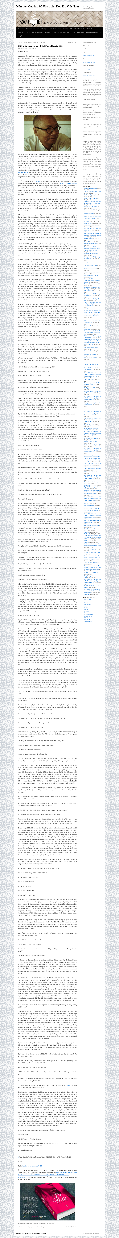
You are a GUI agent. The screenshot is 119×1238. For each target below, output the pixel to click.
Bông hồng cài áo (88, 325)
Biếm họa (47, 32)
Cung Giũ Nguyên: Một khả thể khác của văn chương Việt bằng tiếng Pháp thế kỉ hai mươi (92, 537)
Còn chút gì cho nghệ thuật (90, 549)
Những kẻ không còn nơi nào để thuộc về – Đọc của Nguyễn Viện (92, 304)
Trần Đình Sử (87, 619)
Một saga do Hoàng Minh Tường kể (92, 552)
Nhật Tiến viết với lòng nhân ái (91, 347)
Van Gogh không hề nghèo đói (91, 195)
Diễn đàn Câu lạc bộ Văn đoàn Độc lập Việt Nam (47, 6)
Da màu (86, 601)
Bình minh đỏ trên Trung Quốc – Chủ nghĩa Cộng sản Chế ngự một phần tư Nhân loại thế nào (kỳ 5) (92, 450)
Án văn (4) (86, 594)
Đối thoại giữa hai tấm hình (90, 471)
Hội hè (85, 540)
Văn (38, 29)
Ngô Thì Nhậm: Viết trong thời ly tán (92, 418)
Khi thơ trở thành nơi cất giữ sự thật (92, 445)
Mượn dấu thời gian (88, 614)
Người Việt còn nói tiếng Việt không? (92, 468)
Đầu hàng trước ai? (88, 238)
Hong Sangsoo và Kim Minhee (91, 225)
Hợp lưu (86, 609)
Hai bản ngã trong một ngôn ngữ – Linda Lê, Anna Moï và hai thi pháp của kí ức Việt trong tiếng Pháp (92, 557)
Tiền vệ (85, 617)
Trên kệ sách (80, 32)
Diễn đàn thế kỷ (87, 604)
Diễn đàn (86, 602)
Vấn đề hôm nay (30, 29)
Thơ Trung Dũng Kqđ (89, 505)
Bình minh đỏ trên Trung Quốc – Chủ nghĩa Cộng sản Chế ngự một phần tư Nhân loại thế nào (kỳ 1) (92, 581)
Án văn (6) (86, 532)
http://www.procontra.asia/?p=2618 (32, 1166)
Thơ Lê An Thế (87, 534)
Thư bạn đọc (55, 32)
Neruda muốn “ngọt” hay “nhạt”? (91, 283)
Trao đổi (73, 32)
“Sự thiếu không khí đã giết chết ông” (92, 364)
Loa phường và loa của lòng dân (91, 275)
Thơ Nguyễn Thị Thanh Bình (90, 493)
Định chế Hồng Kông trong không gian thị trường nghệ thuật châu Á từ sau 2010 (92, 280)
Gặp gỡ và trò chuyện (23, 32)
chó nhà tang (22, 172)
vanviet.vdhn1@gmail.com (89, 75)
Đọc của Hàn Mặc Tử (91, 441)
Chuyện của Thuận (88, 351)
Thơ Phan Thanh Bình (89, 213)
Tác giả (20, 36)
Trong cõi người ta (88, 485)
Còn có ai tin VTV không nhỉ (90, 198)
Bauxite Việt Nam (88, 599)
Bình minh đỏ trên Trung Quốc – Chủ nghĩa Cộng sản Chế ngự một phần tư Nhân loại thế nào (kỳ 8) (92, 398)
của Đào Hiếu (89, 408)
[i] (27, 172)
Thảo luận (66, 29)
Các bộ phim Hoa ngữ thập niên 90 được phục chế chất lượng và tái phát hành (92, 332)
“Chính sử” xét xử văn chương (91, 562)
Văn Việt (36, 48)
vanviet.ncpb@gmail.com (88, 69)
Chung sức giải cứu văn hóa (90, 188)
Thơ (42, 29)
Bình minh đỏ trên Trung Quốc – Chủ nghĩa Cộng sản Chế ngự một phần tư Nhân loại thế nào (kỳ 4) (92, 477)
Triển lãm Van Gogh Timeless (90, 206)
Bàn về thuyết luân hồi (89, 210)
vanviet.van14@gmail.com (88, 55)
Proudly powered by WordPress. (92, 1233)
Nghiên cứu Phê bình (50, 29)
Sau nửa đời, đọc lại (91, 525)
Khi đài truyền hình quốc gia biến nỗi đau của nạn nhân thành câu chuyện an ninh (92, 235)
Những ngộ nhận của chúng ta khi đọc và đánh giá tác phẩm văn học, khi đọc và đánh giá (92, 567)
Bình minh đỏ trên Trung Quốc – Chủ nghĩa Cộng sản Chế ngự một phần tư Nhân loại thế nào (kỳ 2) (92, 515)
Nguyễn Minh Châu (88, 379)
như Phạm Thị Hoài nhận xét (68, 183)
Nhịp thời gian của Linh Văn (90, 357)
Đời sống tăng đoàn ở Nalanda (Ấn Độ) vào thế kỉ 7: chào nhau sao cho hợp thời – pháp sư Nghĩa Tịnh (92, 248)
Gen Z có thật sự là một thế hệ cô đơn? (92, 191)
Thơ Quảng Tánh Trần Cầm (90, 354)
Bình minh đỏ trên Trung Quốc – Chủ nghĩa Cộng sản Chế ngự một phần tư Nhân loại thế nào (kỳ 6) (92, 433)
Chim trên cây (87, 329)
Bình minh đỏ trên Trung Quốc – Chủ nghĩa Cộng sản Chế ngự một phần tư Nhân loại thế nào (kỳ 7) (92, 413)
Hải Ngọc (86, 607)
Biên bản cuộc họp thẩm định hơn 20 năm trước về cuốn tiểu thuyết (92, 591)
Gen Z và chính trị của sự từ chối (91, 272)
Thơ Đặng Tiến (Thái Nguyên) (91, 253)
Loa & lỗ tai (86, 221)
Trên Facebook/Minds (37, 32)
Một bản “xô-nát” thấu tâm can (91, 572)
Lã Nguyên (86, 611)
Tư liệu (59, 29)
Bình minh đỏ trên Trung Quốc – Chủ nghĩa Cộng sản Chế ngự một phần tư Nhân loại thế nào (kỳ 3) (92, 498)
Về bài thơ (90, 243)
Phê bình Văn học (88, 616)
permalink (51, 1223)
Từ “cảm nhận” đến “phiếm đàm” (91, 438)
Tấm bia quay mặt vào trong (90, 268)
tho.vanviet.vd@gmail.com (89, 62)
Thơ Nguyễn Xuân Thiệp (89, 388)
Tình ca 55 (86, 242)
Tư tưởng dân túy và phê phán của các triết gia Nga (31, 42)
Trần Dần (86, 503)
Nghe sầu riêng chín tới (89, 424)
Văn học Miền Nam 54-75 (77, 29)
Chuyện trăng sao (88, 361)
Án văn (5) (86, 542)
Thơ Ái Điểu (87, 319)
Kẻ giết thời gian (87, 223)
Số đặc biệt (21, 29)
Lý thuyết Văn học (88, 612)
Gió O (85, 606)
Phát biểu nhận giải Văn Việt (93, 32)
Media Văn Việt (64, 32)
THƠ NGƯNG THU (71, 42)
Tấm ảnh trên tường (88, 290)
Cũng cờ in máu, (91, 315)
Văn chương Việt (88, 621)
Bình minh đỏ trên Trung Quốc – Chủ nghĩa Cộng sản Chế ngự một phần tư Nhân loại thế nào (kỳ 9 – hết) (92, 374)
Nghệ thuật (89, 29)
